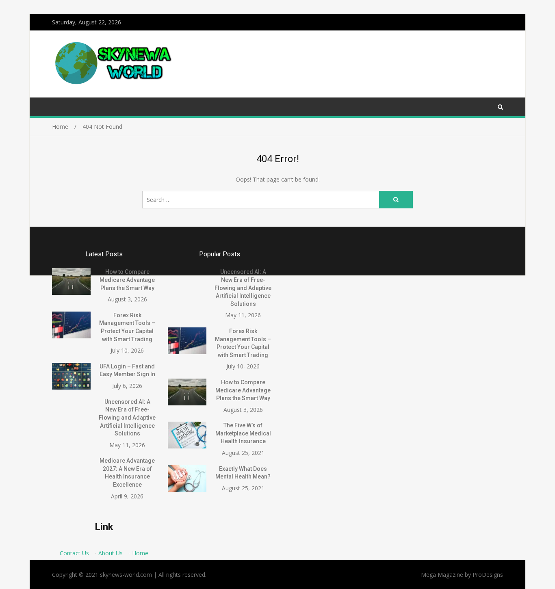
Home (140, 553)
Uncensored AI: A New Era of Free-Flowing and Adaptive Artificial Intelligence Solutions (127, 417)
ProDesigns (488, 574)
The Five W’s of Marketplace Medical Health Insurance (243, 433)
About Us (110, 553)
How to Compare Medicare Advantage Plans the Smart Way (127, 280)
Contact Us (74, 553)
